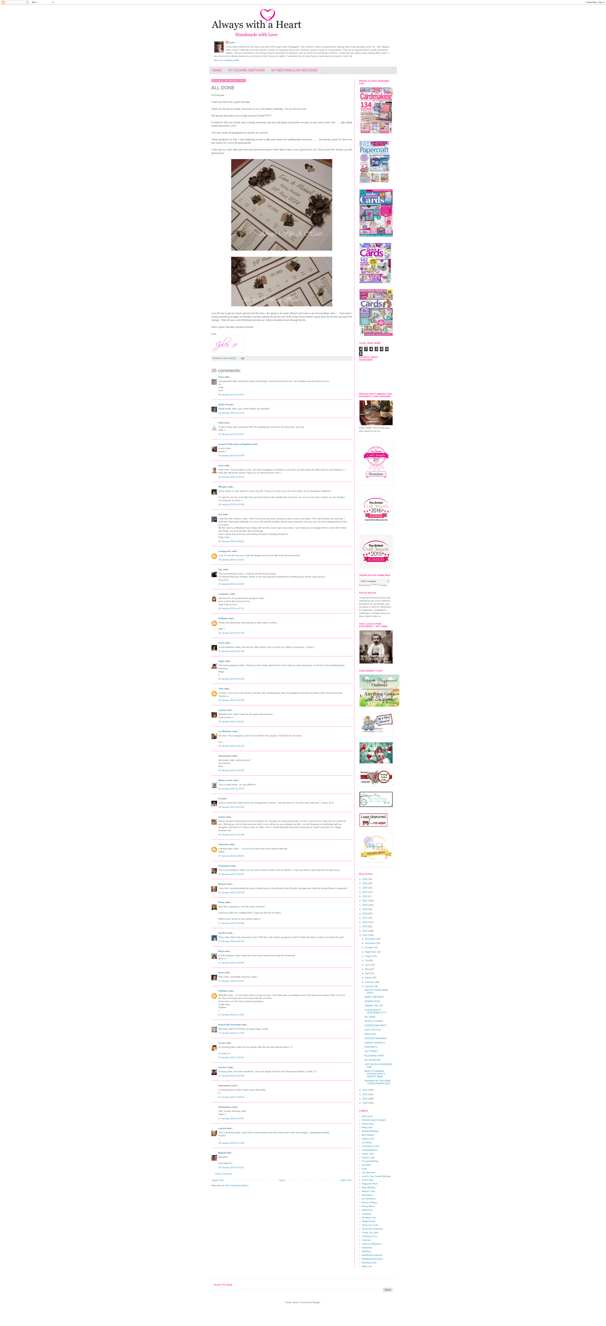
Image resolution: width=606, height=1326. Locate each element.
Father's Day (368, 1157)
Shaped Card (368, 1221)
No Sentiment (368, 1198)
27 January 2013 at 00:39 (231, 892)
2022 (365, 896)
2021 (365, 900)
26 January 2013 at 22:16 (231, 746)
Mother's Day (368, 1191)
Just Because (368, 1172)
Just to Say (367, 1180)
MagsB (222, 1152)
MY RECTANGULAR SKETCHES (294, 70)
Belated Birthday (370, 1131)
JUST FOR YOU (373, 1030)
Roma (221, 902)
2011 (365, 1094)
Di (219, 798)
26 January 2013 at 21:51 (231, 721)
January (369, 986)
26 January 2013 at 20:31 (231, 541)
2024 (365, 887)
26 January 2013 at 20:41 (231, 559)
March (368, 977)
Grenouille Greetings (229, 1024)
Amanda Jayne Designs (374, 1120)
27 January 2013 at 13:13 (231, 1014)
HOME (217, 70)
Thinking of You (369, 1236)
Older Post (346, 1180)
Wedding (366, 1251)
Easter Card (368, 1153)
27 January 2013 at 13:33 (231, 1033)
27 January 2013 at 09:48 (231, 962)
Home (282, 1180)
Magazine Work (369, 1183)
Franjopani (224, 866)
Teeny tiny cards (370, 1225)
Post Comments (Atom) (236, 1185)
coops (221, 1043)
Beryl (221, 951)
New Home (367, 1195)
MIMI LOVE (370, 1034)
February (370, 982)
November (370, 943)
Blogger (316, 1302)
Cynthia (222, 933)
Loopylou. (223, 594)
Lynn (221, 465)
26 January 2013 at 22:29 (231, 770)
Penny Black (368, 1206)
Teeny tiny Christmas (372, 1229)
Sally (221, 422)
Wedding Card (369, 1262)
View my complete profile (226, 60)
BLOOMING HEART (375, 1055)
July (367, 960)
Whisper (222, 486)
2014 (365, 931)
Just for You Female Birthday (376, 1176)
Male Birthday (369, 1187)
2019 (365, 909)
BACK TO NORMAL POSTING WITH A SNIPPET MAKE (375, 1074)
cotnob (222, 1128)
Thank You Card (370, 1232)
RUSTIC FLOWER (374, 1021)
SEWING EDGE (372, 1001)
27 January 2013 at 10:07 (231, 981)
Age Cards (367, 1116)
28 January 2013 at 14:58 (231, 1143)
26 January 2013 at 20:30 (231, 504)
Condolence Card (370, 1146)
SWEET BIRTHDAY (374, 997)
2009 (365, 1103)
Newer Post (218, 1180)
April (367, 973)
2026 (365, 879)
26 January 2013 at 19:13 (231, 394)
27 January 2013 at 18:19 (231, 1097)
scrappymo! (224, 551)
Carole (222, 817)
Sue (220, 569)
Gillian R (223, 404)
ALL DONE (370, 1017)
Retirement (367, 1210)
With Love (367, 1266)
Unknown (223, 844)
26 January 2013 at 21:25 (231, 633)
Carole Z (222, 1067)
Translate (382, 585)
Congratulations (370, 1150)
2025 (365, 883)
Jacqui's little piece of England (235, 444)
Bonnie (222, 884)
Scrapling (366, 1214)
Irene (221, 377)
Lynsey (222, 710)
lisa (220, 514)
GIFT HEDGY (371, 1051)
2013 (365, 935)
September (371, 952)
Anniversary (368, 1123)
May (367, 969)
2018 (365, 913)
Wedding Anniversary (372, 1259)
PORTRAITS (371, 1047)
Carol (221, 643)
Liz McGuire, (225, 731)
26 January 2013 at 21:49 (231, 700)
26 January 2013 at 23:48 (231, 834)
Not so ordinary (369, 1202)
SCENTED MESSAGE (375, 1038)
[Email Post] (242, 358)
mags (221, 661)
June (368, 964)
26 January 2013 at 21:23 (231, 608)
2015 (365, 926)
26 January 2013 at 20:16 (231, 477)
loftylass (223, 991)
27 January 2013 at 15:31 (231, 1057)
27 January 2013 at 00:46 (231, 923)
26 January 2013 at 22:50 (231, 807)
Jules (232, 42)
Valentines (367, 1247)
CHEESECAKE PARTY (376, 1025)
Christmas (367, 1142)
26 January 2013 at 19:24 (231, 434)
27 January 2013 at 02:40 (231, 941)
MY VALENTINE (372, 1060)
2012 (365, 1090)
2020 (365, 905)
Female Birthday (370, 1161)
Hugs (364, 1168)
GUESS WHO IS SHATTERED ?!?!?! (375, 1011)
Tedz (220, 688)
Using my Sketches (371, 1244)
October (369, 947)
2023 (365, 892)
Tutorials (366, 1240)
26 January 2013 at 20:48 (231, 584)
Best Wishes (368, 1135)
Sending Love (369, 1217)
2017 (365, 918)
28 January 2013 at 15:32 (231, 1167)
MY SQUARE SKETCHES (246, 70)
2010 (365, 1098)
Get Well (366, 1165)
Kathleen (223, 618)
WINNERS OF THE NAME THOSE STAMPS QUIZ (378, 1082)
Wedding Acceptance (372, 1255)
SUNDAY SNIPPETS (375, 1042)
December (370, 939)
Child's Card (368, 1138)
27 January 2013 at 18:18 (231, 1075)
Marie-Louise (225, 780)
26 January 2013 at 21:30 (231, 651)
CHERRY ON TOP (374, 1005)
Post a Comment (223, 1173)
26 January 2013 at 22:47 (231, 788)
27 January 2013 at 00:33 (231, 874)
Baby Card (367, 1127)
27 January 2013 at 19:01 (231, 1118)
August (369, 956)
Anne (221, 972)
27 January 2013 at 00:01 (231, 856)
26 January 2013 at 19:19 (231, 413)
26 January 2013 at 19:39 (231, 455)
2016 (365, 922)
